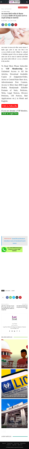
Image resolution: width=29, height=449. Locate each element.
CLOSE (26, 9)
